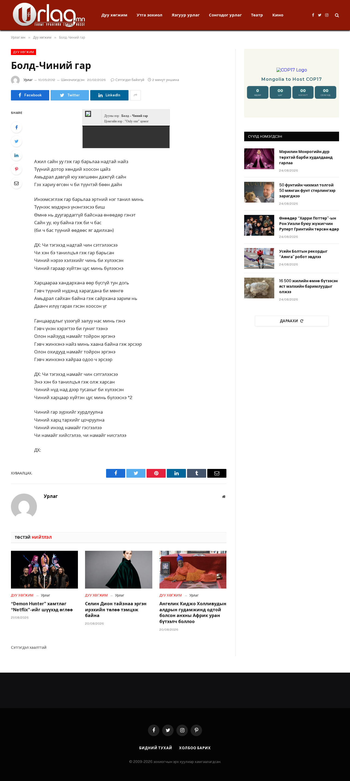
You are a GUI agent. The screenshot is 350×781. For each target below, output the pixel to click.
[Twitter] (16, 141)
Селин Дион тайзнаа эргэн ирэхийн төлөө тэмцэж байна (116, 609)
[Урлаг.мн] (49, 15)
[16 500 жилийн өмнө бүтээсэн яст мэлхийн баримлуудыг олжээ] (259, 288)
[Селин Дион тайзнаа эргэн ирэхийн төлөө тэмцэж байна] (118, 570)
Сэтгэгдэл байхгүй (129, 80)
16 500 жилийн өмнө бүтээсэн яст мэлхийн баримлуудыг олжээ (308, 286)
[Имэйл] (16, 183)
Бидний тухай (155, 748)
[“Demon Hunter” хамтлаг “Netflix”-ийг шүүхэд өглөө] (44, 570)
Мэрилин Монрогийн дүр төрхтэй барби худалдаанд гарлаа (305, 157)
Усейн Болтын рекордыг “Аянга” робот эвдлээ (303, 254)
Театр (257, 15)
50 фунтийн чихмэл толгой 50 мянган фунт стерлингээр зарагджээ (307, 190)
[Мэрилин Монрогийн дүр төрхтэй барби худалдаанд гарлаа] (259, 158)
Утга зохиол (149, 15)
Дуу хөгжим (114, 15)
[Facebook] (16, 127)
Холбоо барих (195, 748)
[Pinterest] (16, 169)
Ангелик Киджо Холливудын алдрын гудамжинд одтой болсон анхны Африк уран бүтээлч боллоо (192, 612)
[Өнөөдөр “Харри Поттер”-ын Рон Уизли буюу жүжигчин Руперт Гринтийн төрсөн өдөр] (259, 225)
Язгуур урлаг (186, 15)
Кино (277, 15)
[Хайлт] (336, 15)
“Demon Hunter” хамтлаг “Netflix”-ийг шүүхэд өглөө (42, 606)
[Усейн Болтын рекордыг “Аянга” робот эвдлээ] (259, 258)
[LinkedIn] (16, 155)
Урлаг (28, 80)
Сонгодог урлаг (225, 15)
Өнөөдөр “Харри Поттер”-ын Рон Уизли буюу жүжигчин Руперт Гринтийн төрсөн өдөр (309, 223)
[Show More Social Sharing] (135, 95)
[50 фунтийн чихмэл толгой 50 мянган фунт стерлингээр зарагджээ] (259, 192)
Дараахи (289, 321)
